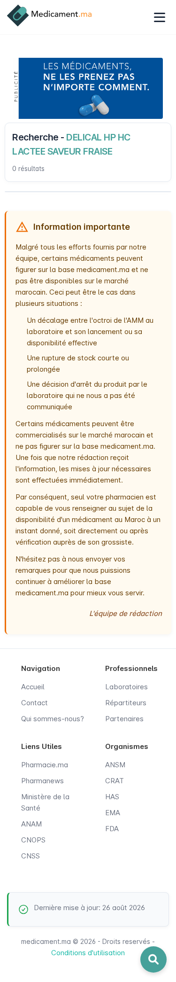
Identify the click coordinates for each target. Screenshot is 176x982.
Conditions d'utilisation (88, 952)
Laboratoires (126, 686)
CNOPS (33, 839)
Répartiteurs (125, 702)
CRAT (114, 780)
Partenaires (124, 718)
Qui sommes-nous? (52, 718)
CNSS (30, 855)
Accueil (33, 686)
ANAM (31, 823)
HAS (112, 796)
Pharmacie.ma (44, 764)
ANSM (115, 764)
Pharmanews (42, 780)
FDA (112, 828)
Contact (34, 702)
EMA (112, 812)
